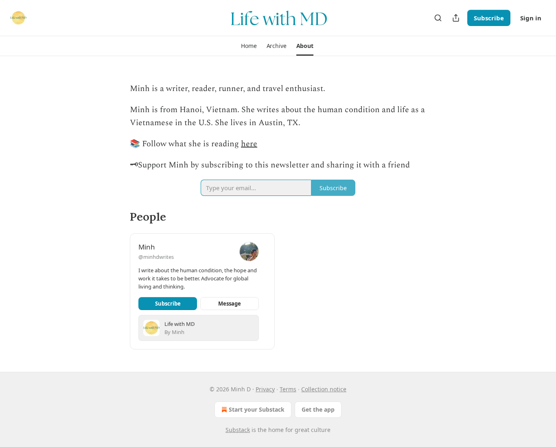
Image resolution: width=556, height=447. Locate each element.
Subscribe (489, 18)
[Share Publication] (456, 18)
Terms (288, 389)
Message (229, 303)
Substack (237, 430)
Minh (146, 247)
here (249, 144)
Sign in (530, 18)
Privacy (265, 389)
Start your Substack (257, 409)
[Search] (438, 18)
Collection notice (323, 389)
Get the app (318, 409)
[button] (248, 46)
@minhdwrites (156, 256)
